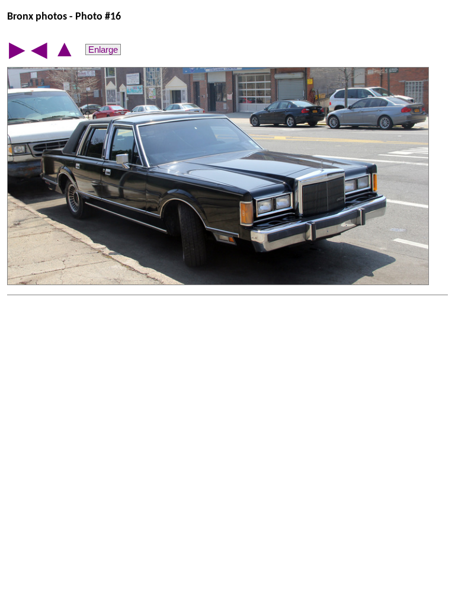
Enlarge (103, 49)
